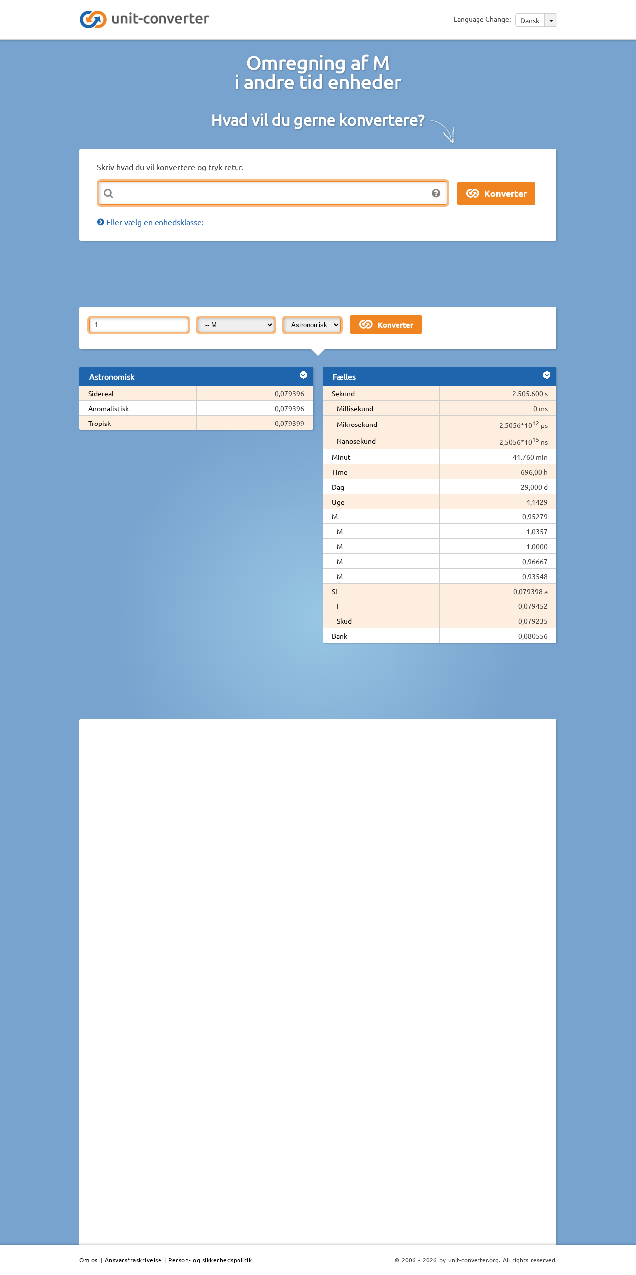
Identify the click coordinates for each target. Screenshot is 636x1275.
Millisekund (355, 408)
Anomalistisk (108, 408)
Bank (339, 635)
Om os (89, 1260)
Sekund (343, 393)
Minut (341, 456)
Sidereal (101, 393)
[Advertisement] (320, 273)
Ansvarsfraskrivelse (133, 1260)
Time (340, 471)
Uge (338, 501)
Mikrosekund (357, 424)
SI (334, 591)
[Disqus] (318, 863)
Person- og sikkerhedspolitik (210, 1260)
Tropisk (99, 423)
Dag (338, 486)
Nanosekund (356, 440)
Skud (344, 620)
